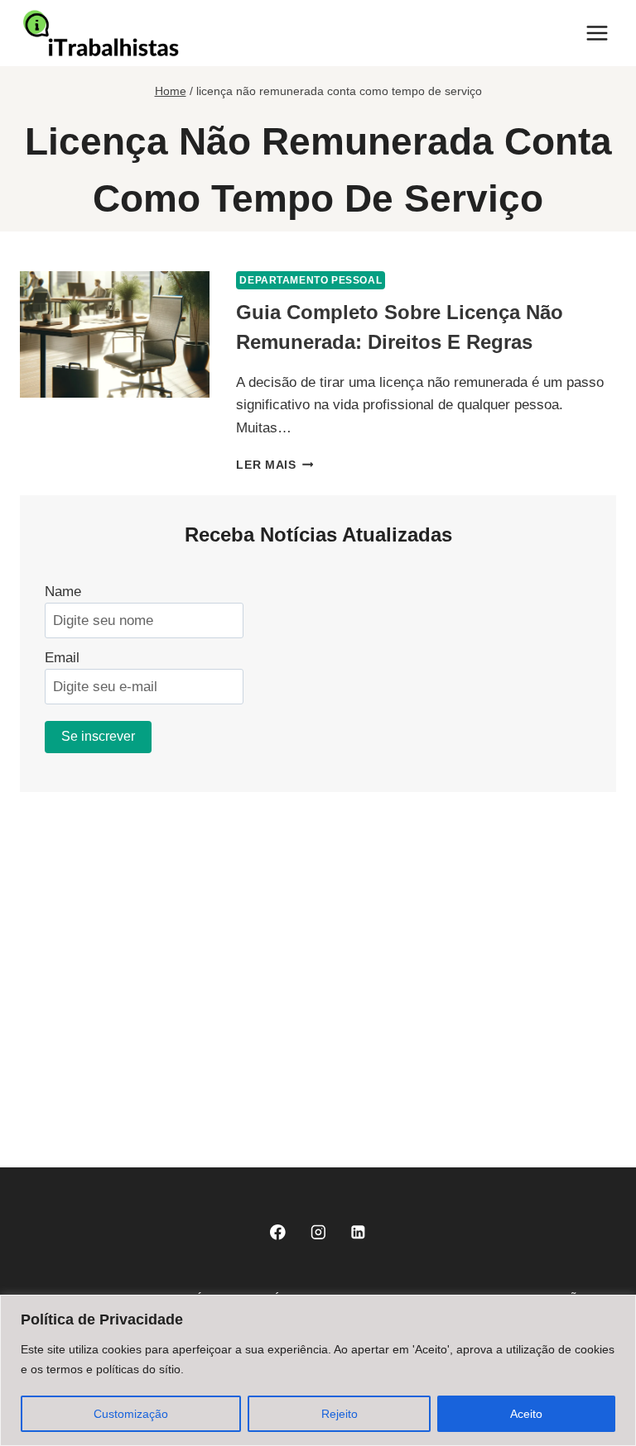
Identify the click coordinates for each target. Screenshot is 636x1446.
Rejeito (339, 1413)
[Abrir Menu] (596, 33)
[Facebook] (278, 1232)
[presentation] (115, 334)
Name (63, 591)
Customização (131, 1413)
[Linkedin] (358, 1232)
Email (62, 658)
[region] (318, 1370)
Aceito (526, 1413)
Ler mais (274, 465)
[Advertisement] (318, 950)
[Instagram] (317, 1232)
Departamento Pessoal (310, 280)
